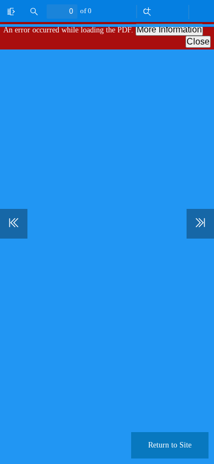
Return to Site (170, 445)
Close (198, 41)
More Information (169, 29)
